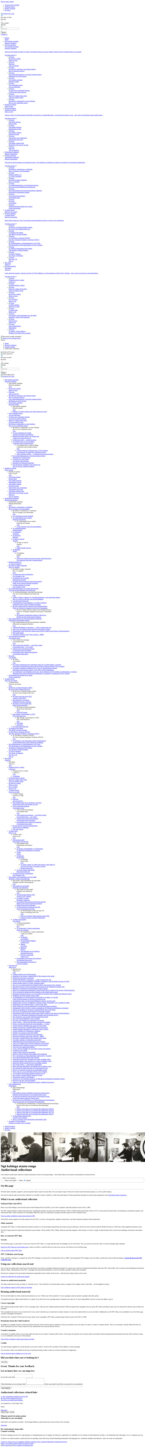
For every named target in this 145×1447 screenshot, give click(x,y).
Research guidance (10, 345)
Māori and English (11, 1180)
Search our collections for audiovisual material (15, 1276)
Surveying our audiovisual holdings (12, 1400)
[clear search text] (1, 371)
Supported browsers (61, 1442)
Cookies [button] (15, 1443)
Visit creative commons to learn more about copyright (17, 1339)
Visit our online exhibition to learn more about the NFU (18, 1216)
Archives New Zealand (12, 5)
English (28, 1180)
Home (7, 343)
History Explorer (10, 8)
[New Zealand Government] (22, 1445)
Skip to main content (7, 1)
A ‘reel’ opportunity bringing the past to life (14, 1396)
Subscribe (4, 1425)
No (6, 1362)
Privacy (3, 1443)
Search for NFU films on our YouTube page (14, 1247)
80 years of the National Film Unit (11, 1398)
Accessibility (20, 1442)
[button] (10, 45)
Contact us (4, 34)
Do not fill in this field (7, 1377)
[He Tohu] (6, 1445)
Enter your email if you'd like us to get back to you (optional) (64, 1384)
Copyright (9, 1443)
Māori (21, 1180)
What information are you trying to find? (13, 1384)
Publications (50, 1442)
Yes (3, 1362)
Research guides (10, 347)
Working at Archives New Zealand (35, 1442)
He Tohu (7, 10)
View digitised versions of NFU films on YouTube (16, 1287)
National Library (10, 7)
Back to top (5, 1412)
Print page (4, 1410)
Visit (10, 387)
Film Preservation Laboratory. (117, 1195)
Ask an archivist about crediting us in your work (16, 1353)
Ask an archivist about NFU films (11, 1250)
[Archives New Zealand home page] (7, 13)
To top (12, 1412)
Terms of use (12, 1442)
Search (4, 32)
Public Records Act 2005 (26, 1443)
